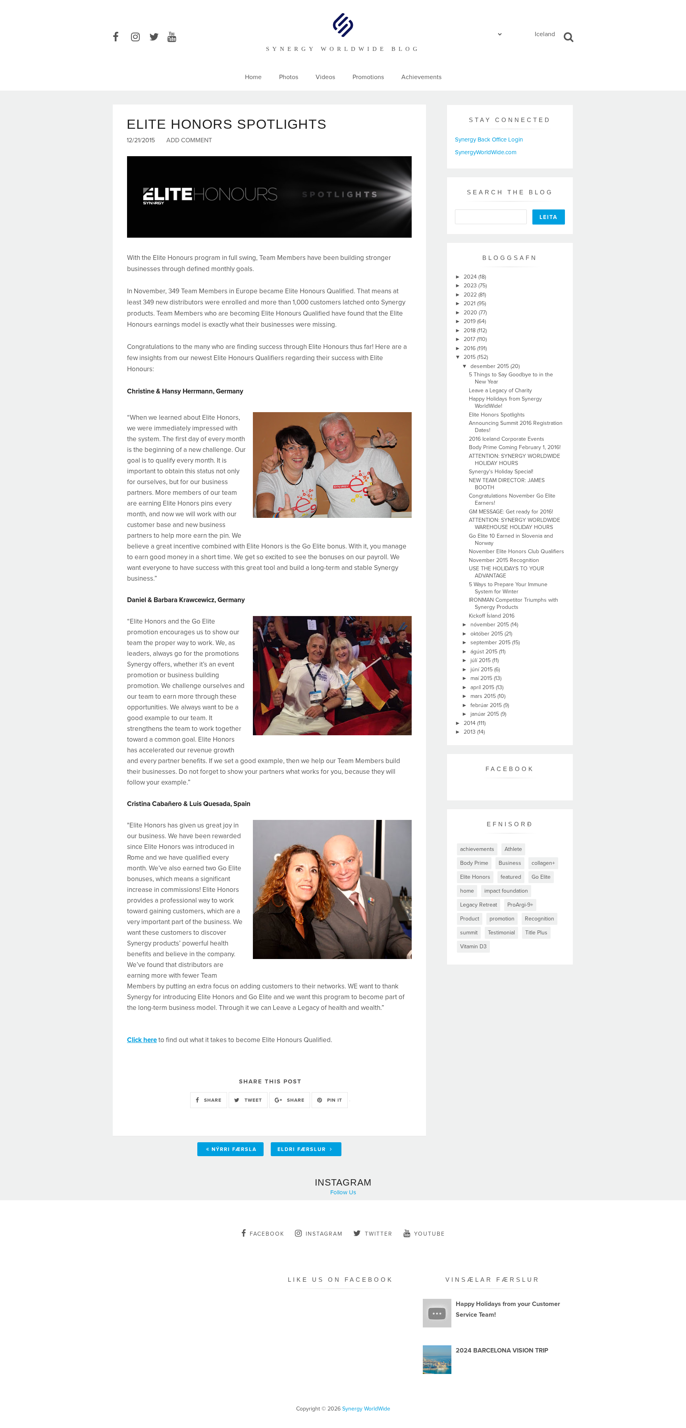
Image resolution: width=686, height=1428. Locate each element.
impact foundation (506, 890)
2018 (470, 330)
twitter (379, 1233)
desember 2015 (490, 366)
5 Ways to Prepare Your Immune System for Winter (508, 588)
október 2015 (487, 633)
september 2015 (491, 642)
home (467, 890)
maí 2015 (482, 678)
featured (511, 877)
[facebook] (121, 37)
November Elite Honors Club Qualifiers (516, 551)
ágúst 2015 (484, 651)
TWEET (252, 1100)
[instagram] (139, 37)
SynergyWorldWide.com (485, 152)
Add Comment (189, 140)
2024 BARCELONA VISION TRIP (502, 1350)
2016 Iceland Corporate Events (506, 439)
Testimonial (501, 932)
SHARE (212, 1100)
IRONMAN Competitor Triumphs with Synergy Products (513, 603)
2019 (470, 321)
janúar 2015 (485, 714)
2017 (470, 339)
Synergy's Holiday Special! (501, 471)
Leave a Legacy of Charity (500, 390)
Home (253, 77)
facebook (267, 1233)
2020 (471, 312)
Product (469, 918)
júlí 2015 (481, 660)
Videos (325, 77)
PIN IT (334, 1100)
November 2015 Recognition (504, 560)
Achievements (421, 77)
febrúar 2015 (486, 705)
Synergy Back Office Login (489, 139)
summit (469, 932)
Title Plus (536, 932)
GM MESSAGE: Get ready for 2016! (511, 511)
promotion (501, 918)
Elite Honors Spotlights (497, 414)
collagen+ (543, 863)
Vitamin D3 (473, 946)
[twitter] (157, 37)
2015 (470, 357)
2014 (470, 723)
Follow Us (343, 1192)
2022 (471, 294)
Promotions (368, 77)
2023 (471, 285)
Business (510, 863)
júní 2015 (482, 669)
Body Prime (474, 863)
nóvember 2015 (490, 624)
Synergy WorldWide (366, 1408)
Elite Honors (475, 877)
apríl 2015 (483, 687)
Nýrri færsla (234, 1149)
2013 (470, 732)
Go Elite (541, 877)
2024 (471, 276)
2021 (470, 303)
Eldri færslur (302, 1149)
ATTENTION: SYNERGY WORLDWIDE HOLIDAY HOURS (514, 460)
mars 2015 (483, 696)
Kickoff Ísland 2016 (491, 615)
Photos (288, 77)
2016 (470, 348)
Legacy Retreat (478, 904)
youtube (429, 1233)
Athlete (513, 849)
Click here (142, 1040)
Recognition (539, 918)
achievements (477, 849)
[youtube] (176, 37)
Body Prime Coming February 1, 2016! (515, 447)
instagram (324, 1233)
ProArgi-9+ (520, 904)
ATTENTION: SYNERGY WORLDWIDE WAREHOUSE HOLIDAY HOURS (514, 524)
